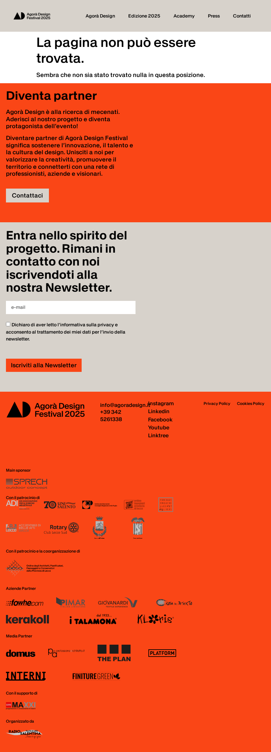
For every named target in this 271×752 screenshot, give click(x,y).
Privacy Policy (217, 403)
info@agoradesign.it (125, 405)
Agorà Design (100, 16)
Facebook (160, 419)
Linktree (158, 435)
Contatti (242, 16)
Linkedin (159, 411)
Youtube (158, 427)
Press (214, 16)
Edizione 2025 (144, 16)
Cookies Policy (250, 403)
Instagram (161, 403)
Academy (184, 16)
